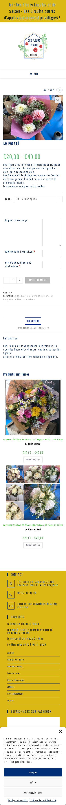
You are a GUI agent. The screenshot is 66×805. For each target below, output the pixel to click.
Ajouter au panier (37, 280)
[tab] (33, 321)
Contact (10, 700)
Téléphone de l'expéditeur (19, 251)
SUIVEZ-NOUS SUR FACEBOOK (31, 711)
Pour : (8, 199)
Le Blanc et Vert (33, 529)
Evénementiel (13, 673)
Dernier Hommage (15, 680)
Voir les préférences (33, 792)
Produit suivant (50, 90)
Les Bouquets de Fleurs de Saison (47, 439)
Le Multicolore (33, 444)
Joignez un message (16, 220)
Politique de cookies (18, 800)
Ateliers (11, 687)
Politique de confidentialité (43, 800)
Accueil (10, 652)
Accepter (33, 772)
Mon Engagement (15, 693)
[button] (60, 731)
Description (33, 321)
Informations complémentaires (33, 328)
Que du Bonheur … (15, 666)
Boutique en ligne (15, 659)
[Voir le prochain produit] (60, 90)
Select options (33, 459)
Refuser (33, 782)
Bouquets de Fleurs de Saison (32, 296)
